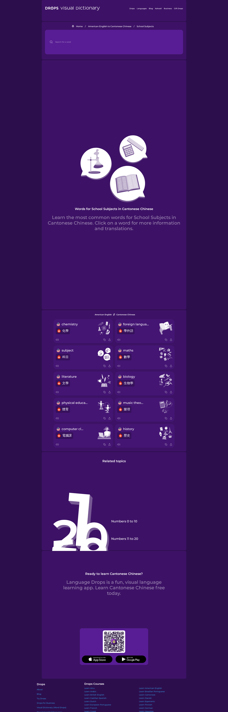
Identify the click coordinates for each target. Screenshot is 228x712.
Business (168, 8)
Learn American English (150, 688)
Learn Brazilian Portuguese (152, 691)
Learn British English (94, 695)
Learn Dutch (90, 701)
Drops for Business (46, 703)
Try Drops (41, 698)
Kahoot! (158, 8)
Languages (142, 8)
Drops (132, 8)
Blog (151, 8)
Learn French (90, 708)
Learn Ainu (89, 688)
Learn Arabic (90, 691)
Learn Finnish (145, 705)
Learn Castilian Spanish (95, 698)
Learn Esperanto (147, 701)
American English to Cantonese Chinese (109, 26)
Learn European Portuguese (97, 705)
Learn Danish (145, 698)
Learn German (146, 708)
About (40, 689)
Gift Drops (178, 8)
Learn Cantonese (147, 695)
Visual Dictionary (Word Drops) (51, 707)
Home (79, 26)
